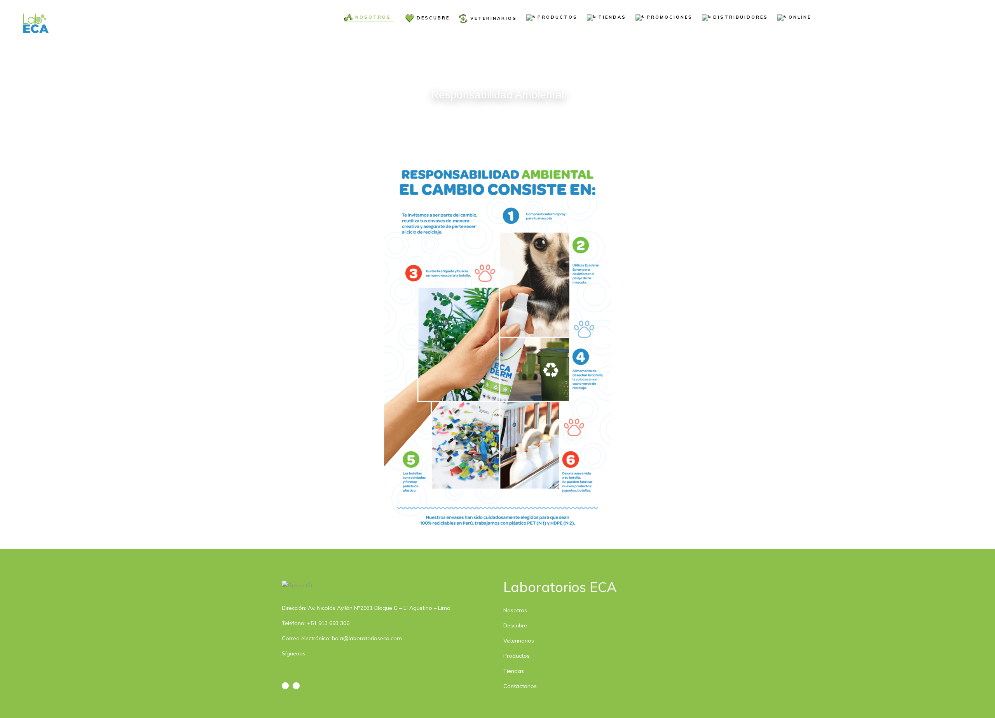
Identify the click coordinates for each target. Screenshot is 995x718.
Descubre (515, 625)
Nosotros (515, 610)
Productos (516, 655)
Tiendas (513, 670)
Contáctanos (520, 686)
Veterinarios (518, 640)
